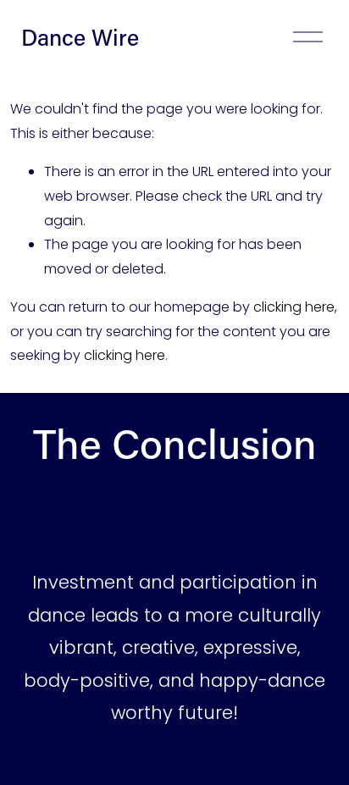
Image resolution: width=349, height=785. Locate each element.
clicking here (294, 307)
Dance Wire (80, 37)
